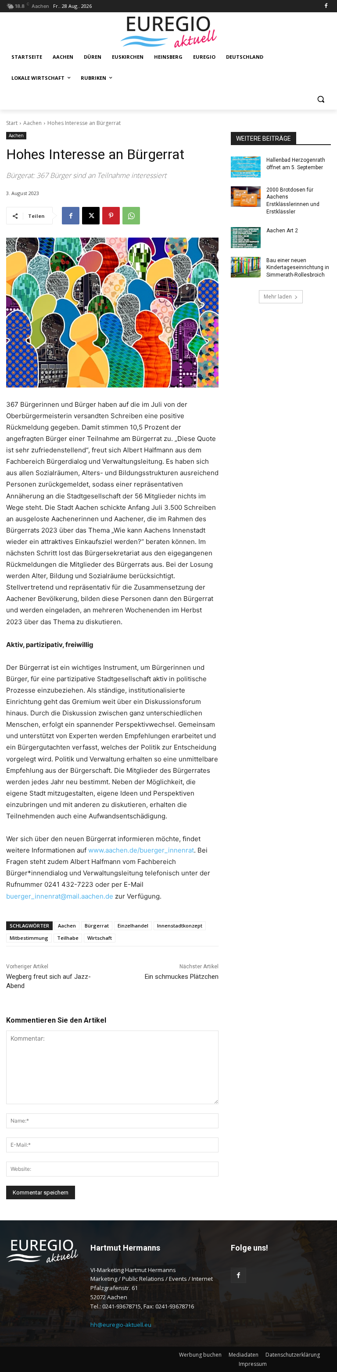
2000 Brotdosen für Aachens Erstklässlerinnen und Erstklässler (292, 201)
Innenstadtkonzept (179, 925)
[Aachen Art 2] (246, 237)
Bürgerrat (97, 925)
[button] (320, 99)
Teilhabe (68, 938)
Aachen (32, 123)
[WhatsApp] (131, 215)
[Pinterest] (111, 215)
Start (12, 123)
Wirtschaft (99, 938)
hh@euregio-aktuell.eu (120, 1325)
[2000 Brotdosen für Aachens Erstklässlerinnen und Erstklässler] (246, 196)
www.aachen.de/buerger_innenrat (141, 850)
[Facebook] (326, 6)
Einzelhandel (133, 925)
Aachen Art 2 (282, 230)
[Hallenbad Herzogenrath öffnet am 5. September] (246, 167)
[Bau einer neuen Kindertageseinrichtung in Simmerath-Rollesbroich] (246, 267)
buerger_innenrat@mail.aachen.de (59, 896)
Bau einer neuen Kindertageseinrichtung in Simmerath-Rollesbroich (297, 267)
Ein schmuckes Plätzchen (182, 977)
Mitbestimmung (29, 938)
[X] (91, 215)
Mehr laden (278, 296)
